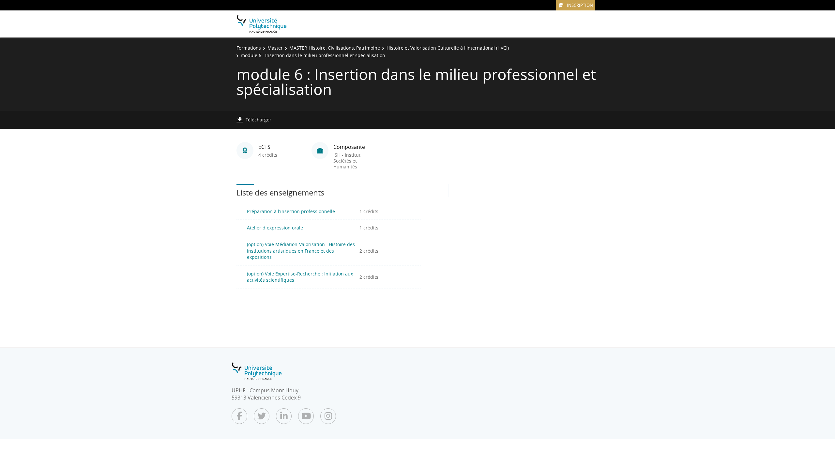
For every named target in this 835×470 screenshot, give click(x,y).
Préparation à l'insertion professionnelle (291, 211)
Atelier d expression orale (275, 228)
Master (275, 48)
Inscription (580, 5)
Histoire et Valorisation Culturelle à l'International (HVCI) (448, 48)
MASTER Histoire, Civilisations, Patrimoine (334, 48)
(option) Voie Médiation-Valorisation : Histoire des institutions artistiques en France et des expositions (301, 250)
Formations (248, 48)
